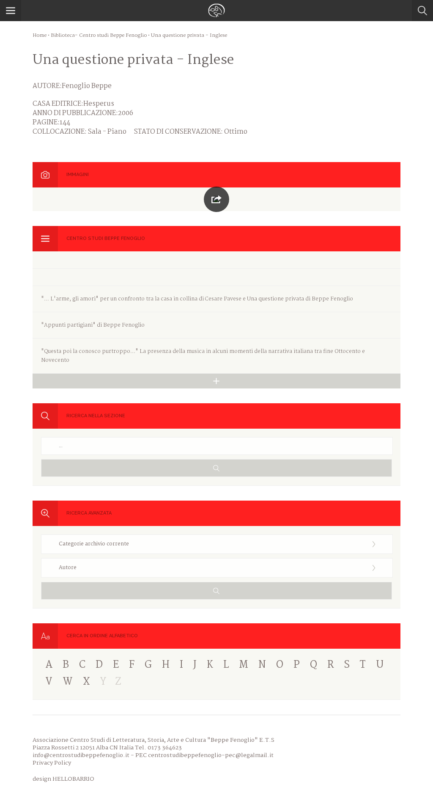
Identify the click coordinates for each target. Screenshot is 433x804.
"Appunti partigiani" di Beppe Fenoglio (93, 325)
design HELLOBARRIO (63, 779)
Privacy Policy (52, 763)
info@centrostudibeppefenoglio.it (81, 755)
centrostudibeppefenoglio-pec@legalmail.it (211, 755)
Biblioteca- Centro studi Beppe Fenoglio (99, 35)
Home (40, 35)
